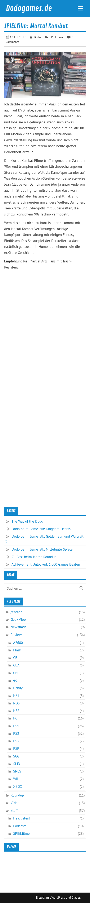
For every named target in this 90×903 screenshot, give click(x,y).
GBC (16, 673)
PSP (16, 748)
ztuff (14, 810)
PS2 (16, 733)
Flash (17, 650)
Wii (15, 778)
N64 (16, 695)
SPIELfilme (56, 37)
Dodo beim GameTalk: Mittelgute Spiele (42, 549)
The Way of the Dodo (27, 521)
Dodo (37, 37)
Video (15, 802)
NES (16, 710)
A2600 (18, 642)
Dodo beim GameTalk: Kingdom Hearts (41, 529)
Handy (18, 688)
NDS (16, 703)
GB (15, 657)
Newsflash (18, 627)
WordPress (58, 897)
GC (15, 680)
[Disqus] (45, 343)
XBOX (17, 786)
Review (16, 634)
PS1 (16, 726)
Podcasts (19, 826)
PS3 (16, 741)
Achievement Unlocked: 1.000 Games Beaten (46, 564)
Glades (76, 897)
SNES (17, 771)
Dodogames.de (29, 8)
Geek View (19, 619)
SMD (16, 763)
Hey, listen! (21, 818)
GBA (16, 665)
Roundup (17, 795)
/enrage (16, 612)
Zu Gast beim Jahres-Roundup (34, 557)
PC (15, 718)
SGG (16, 756)
